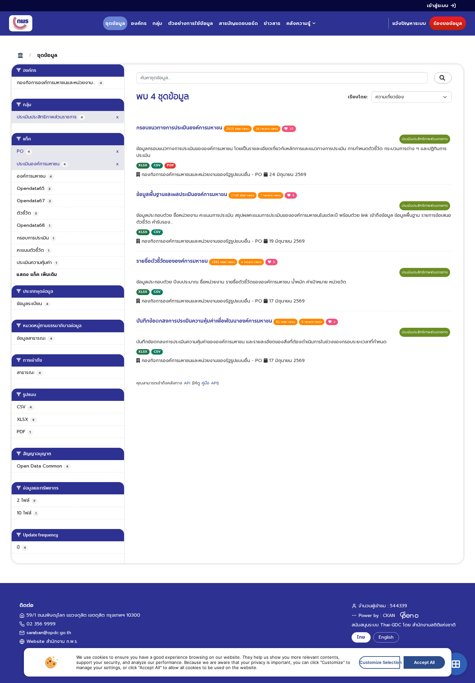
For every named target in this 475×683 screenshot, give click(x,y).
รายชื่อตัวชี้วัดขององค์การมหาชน (172, 261)
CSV (157, 165)
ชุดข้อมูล (115, 23)
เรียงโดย (357, 97)
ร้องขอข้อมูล (447, 23)
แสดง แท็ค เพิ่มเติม (36, 274)
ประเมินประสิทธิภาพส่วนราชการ (425, 139)
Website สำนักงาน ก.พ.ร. (52, 641)
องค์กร (139, 23)
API (187, 383)
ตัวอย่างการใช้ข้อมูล (190, 23)
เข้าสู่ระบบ (437, 5)
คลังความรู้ (298, 23)
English (386, 637)
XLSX (142, 165)
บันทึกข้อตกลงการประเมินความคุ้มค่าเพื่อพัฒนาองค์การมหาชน (204, 321)
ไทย (361, 637)
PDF (170, 165)
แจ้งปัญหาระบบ (409, 23)
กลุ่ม (157, 23)
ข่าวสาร (272, 23)
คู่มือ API (209, 383)
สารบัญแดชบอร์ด (238, 23)
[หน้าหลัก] (20, 23)
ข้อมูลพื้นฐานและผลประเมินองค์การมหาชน (182, 194)
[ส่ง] (443, 78)
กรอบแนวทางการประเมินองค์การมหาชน (180, 128)
